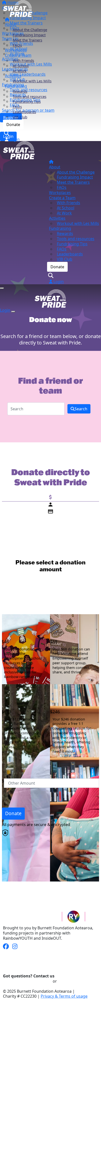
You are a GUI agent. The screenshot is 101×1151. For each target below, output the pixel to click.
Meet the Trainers (27, 39)
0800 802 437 (70, 981)
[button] (23, 649)
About (10, 24)
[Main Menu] (2, 288)
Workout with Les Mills (32, 80)
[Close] (13, 311)
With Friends (23, 60)
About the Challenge (30, 29)
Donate (13, 124)
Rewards (20, 91)
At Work (19, 70)
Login (14, 139)
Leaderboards (24, 111)
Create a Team (18, 55)
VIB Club (20, 116)
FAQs (17, 45)
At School (21, 65)
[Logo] (17, 8)
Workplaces (16, 50)
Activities (13, 75)
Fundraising (16, 86)
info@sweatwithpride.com (27, 981)
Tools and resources (29, 96)
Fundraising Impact (29, 34)
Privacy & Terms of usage (64, 996)
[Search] (7, 132)
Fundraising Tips (27, 101)
